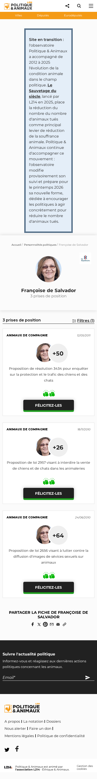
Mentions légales (19, 736)
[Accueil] (14, 11)
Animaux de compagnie (27, 335)
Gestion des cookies (85, 767)
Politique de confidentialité (61, 736)
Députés (43, 15)
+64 (58, 535)
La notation (33, 721)
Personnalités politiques (40, 244)
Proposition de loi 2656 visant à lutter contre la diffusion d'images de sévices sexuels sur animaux (48, 556)
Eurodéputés (73, 15)
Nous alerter (15, 728)
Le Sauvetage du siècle (42, 91)
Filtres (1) (85, 320)
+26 (58, 447)
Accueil (16, 244)
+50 (58, 353)
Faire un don (40, 728)
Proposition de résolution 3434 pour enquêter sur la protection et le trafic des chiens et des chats (48, 374)
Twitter (35, 742)
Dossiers (53, 721)
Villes (18, 15)
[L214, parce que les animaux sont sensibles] (8, 767)
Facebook (13, 742)
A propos (12, 721)
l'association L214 (27, 769)
